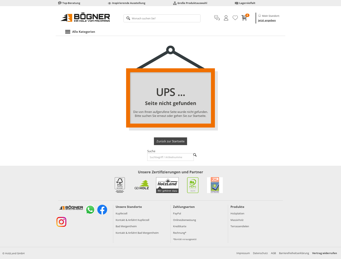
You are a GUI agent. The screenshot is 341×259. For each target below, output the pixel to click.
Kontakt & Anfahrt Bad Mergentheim (137, 233)
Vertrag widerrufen (324, 253)
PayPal (177, 213)
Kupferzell (121, 213)
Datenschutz (260, 253)
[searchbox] (162, 18)
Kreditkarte (179, 226)
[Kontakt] (217, 18)
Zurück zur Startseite (170, 141)
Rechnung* (179, 233)
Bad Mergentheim (126, 226)
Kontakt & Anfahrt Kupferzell (132, 220)
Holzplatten (237, 213)
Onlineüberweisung (184, 220)
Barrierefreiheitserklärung (294, 253)
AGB (273, 253)
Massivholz (237, 220)
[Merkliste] (235, 18)
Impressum (243, 253)
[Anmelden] (226, 18)
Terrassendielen (239, 226)
